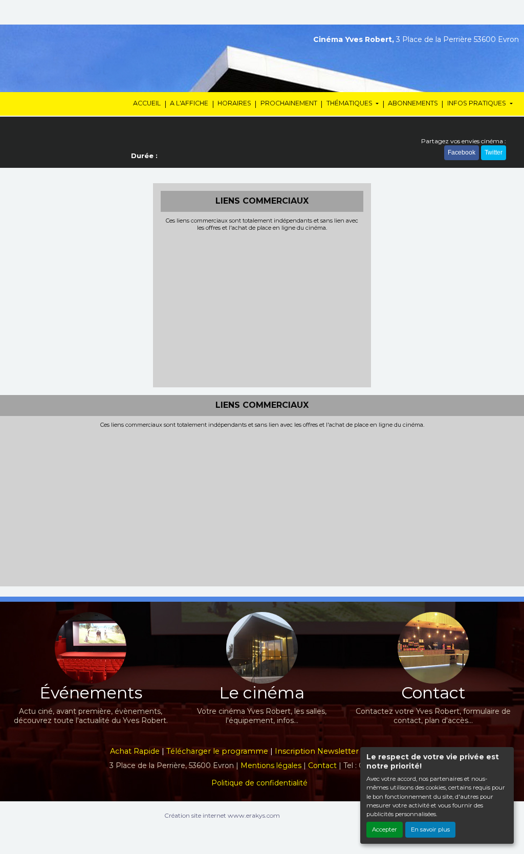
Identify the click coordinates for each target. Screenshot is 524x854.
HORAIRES (234, 103)
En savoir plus (430, 829)
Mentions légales (271, 765)
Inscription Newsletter (317, 751)
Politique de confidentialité (259, 782)
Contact (322, 765)
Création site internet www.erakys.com (222, 815)
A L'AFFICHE (189, 103)
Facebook (461, 152)
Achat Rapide (135, 751)
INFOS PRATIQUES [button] (477, 103)
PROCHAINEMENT (288, 103)
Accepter (384, 829)
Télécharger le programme (217, 751)
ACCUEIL (147, 103)
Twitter (494, 152)
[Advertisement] (262, 308)
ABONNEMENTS (413, 103)
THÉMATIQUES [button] (350, 103)
